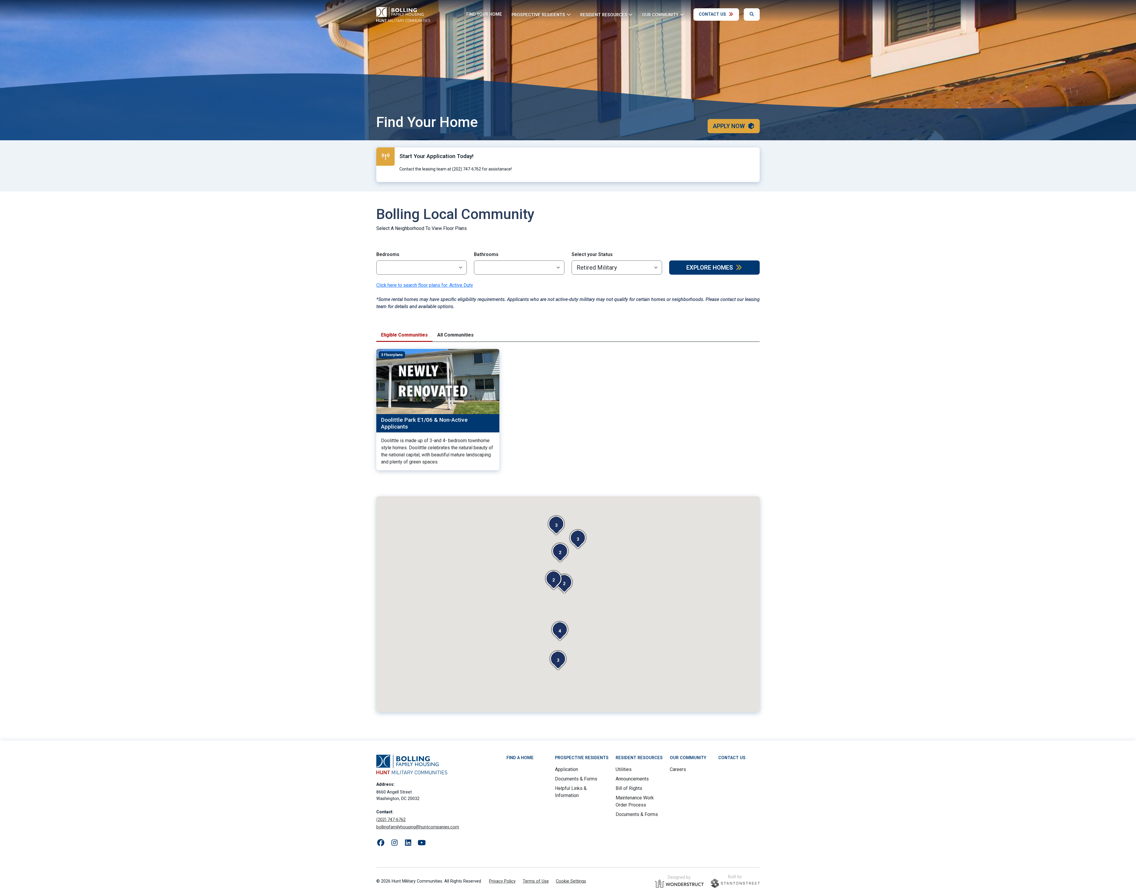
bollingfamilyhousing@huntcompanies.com (417, 827)
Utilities (624, 769)
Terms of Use (536, 881)
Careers (678, 769)
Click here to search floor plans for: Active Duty (424, 285)
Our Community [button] (660, 14)
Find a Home (520, 757)
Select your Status (592, 254)
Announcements (632, 779)
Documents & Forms (576, 779)
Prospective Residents (582, 757)
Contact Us (712, 14)
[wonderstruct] (679, 883)
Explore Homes (709, 267)
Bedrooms (387, 254)
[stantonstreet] (735, 883)
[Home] (403, 14)
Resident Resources (639, 757)
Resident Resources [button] (603, 14)
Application (566, 769)
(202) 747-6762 (391, 819)
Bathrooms (486, 254)
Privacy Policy (502, 881)
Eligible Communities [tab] (404, 335)
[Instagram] (394, 843)
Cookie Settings (571, 881)
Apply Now (729, 126)
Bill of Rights (629, 788)
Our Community (688, 757)
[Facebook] (380, 843)
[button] (577, 539)
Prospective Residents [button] (538, 14)
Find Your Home (484, 14)
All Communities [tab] (455, 335)
